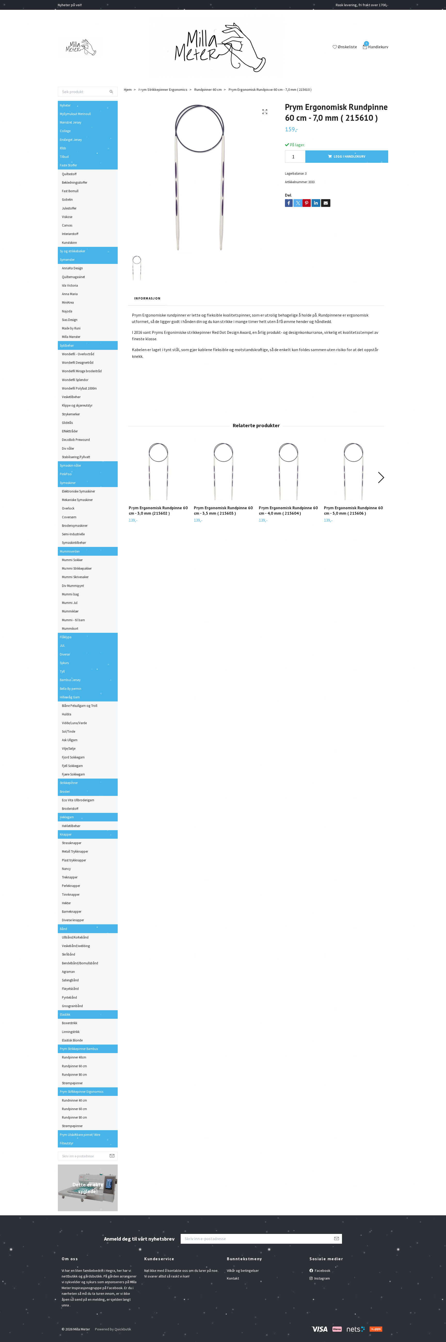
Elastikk (65, 1014)
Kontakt (233, 1278)
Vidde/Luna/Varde (74, 723)
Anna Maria (70, 294)
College (65, 131)
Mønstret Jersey (70, 122)
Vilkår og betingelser (243, 1270)
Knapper (65, 834)
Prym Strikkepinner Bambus (79, 1049)
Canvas (67, 225)
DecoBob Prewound (76, 440)
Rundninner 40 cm (74, 1100)
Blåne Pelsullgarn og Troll (79, 706)
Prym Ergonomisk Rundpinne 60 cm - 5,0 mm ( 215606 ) (353, 510)
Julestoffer (69, 208)
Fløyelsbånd (70, 989)
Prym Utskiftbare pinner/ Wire (80, 1135)
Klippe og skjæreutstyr (77, 405)
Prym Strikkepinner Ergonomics (81, 1091)
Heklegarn (67, 817)
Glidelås (67, 423)
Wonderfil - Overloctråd (78, 354)
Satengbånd (70, 980)
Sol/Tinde (68, 731)
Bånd (63, 929)
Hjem (128, 89)
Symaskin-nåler (70, 465)
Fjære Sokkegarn (73, 774)
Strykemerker (71, 414)
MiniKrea (68, 302)
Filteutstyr (66, 1143)
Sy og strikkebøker (72, 251)
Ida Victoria (70, 285)
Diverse (65, 654)
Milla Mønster (71, 337)
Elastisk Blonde (72, 1040)
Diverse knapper (73, 920)
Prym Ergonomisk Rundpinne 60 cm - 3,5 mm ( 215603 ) (223, 510)
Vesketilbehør (71, 397)
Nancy (66, 869)
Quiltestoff (69, 174)
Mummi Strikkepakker (77, 568)
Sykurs (64, 663)
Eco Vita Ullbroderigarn (78, 800)
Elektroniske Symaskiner (78, 491)
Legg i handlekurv (349, 156)
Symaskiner (68, 483)
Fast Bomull (70, 191)
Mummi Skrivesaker (75, 577)
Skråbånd (68, 954)
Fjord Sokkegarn (73, 757)
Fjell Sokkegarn (72, 766)
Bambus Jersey (70, 680)
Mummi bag (70, 594)
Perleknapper (71, 886)
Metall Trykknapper (75, 851)
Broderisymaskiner (74, 525)
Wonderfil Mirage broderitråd (82, 371)
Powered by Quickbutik (113, 1329)
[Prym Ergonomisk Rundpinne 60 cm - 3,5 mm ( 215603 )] (223, 471)
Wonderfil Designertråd (77, 362)
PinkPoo (66, 474)
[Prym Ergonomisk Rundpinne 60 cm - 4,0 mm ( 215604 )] (288, 471)
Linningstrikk (70, 1032)
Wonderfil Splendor (75, 380)
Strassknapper (71, 843)
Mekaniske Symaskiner (77, 500)
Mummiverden (70, 551)
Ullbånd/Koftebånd (75, 937)
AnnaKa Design (72, 268)
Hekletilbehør (71, 826)
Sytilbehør (67, 345)
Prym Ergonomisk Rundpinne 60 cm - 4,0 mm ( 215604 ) (288, 510)
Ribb (63, 148)
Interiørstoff (70, 234)
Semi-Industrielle (73, 534)
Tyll (62, 671)
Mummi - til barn (73, 620)
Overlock (68, 508)
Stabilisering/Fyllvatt (76, 457)
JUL (62, 645)
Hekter (66, 903)
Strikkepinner (69, 783)
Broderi (65, 791)
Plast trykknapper (74, 860)
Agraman (68, 971)
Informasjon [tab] (147, 298)
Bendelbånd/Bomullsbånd (80, 963)
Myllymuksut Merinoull (75, 114)
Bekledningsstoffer (74, 182)
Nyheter (65, 105)
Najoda (67, 311)
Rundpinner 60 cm (74, 1066)
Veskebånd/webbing (76, 946)
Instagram (322, 1278)
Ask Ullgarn (69, 740)
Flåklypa (65, 637)
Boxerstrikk (69, 1023)
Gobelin (67, 199)
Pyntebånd (69, 997)
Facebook (322, 1270)
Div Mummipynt (73, 586)
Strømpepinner (72, 1083)
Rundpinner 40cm (74, 1057)
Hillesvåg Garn (70, 697)
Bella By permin (70, 688)
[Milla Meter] (80, 47)
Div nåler (68, 448)
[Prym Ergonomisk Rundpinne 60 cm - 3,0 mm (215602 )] (158, 471)
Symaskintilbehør (74, 542)
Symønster (67, 259)
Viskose (67, 217)
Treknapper (69, 877)
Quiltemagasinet (73, 277)
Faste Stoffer (68, 165)
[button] (380, 477)
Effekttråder (70, 431)
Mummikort (70, 628)
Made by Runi (71, 328)
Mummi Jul (69, 603)
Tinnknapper (70, 894)
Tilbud (64, 157)
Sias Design (69, 320)
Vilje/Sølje (68, 748)
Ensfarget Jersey (71, 140)
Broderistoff (70, 808)
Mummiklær (70, 611)
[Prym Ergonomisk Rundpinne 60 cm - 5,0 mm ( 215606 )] (353, 471)
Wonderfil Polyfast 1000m (79, 388)
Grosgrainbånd (72, 1006)
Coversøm (69, 517)
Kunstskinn (69, 242)
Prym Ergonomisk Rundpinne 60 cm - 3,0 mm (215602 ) (158, 510)
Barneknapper (71, 911)
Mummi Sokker (72, 560)
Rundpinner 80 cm (74, 1074)
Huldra (66, 714)
